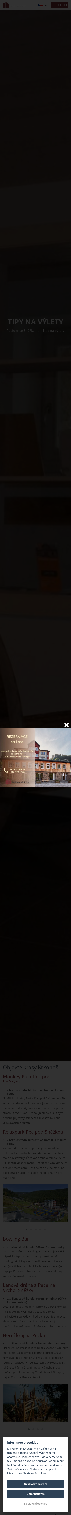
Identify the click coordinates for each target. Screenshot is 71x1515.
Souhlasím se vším (35, 1483)
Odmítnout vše (36, 1493)
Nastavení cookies (35, 1503)
